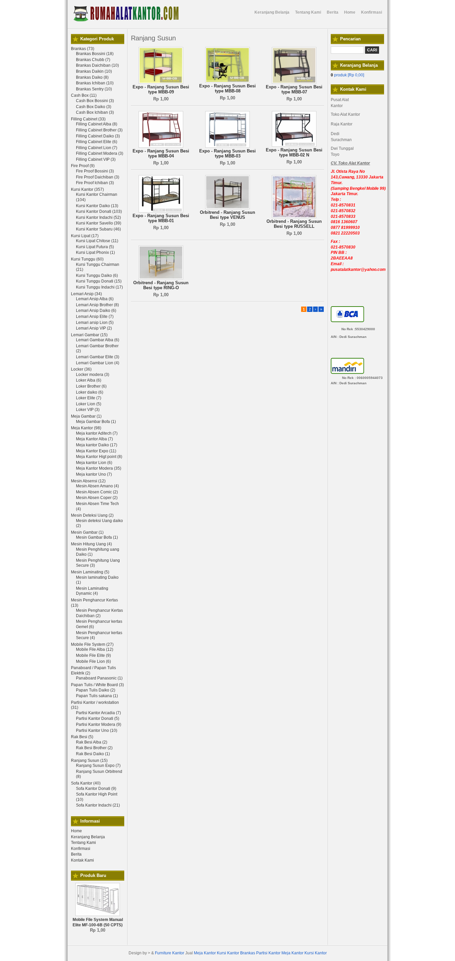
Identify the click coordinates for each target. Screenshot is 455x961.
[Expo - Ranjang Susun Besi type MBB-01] (161, 211)
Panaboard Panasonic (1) (99, 678)
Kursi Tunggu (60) (87, 259)
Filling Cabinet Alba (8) (96, 124)
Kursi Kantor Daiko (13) (97, 205)
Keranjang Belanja (88, 837)
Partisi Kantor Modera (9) (98, 724)
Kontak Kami (82, 860)
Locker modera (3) (92, 374)
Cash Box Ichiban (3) (95, 112)
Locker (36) (81, 369)
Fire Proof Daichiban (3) (97, 177)
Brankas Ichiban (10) (95, 83)
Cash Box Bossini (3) (95, 100)
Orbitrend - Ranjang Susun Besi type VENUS (227, 215)
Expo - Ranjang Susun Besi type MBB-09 (161, 89)
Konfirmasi (80, 848)
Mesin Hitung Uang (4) (91, 544)
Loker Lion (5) (88, 404)
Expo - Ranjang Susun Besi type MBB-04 (161, 153)
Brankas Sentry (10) (94, 89)
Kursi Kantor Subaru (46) (98, 229)
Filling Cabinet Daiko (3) (98, 136)
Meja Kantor (205, 953)
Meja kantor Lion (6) (94, 462)
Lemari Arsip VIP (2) (94, 328)
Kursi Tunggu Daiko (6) (97, 275)
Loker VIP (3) (88, 409)
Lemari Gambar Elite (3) (97, 357)
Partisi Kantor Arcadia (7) (98, 712)
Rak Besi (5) (82, 737)
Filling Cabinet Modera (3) (99, 153)
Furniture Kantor (169, 953)
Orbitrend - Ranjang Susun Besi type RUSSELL (294, 224)
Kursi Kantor (228, 953)
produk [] (347, 75)
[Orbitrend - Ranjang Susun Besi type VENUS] (227, 207)
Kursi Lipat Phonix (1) (95, 252)
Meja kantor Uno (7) (94, 474)
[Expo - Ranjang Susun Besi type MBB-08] (227, 81)
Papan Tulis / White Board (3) (97, 684)
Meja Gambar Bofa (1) (96, 421)
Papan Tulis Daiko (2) (95, 690)
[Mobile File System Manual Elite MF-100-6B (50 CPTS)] (97, 914)
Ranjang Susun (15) (89, 760)
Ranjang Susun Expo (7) (98, 765)
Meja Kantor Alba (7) (94, 439)
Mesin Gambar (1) (87, 532)
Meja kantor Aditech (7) (97, 433)
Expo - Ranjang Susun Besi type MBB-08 (227, 88)
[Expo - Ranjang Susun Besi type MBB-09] (161, 82)
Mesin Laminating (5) (90, 572)
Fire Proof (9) (83, 165)
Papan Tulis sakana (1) (97, 695)
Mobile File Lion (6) (93, 661)
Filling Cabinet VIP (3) (96, 159)
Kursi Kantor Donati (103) (99, 211)
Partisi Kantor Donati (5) (97, 718)
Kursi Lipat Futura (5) (95, 247)
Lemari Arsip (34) (86, 294)
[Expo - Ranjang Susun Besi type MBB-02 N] (294, 145)
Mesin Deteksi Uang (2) (92, 515)
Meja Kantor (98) (86, 428)
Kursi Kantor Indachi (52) (98, 217)
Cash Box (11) (84, 95)
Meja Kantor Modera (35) (98, 468)
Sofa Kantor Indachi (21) (98, 805)
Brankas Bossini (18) (95, 53)
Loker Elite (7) (88, 398)
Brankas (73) (82, 48)
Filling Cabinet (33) (88, 119)
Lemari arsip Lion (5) (95, 322)
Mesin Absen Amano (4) (97, 486)
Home (76, 831)
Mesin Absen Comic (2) (97, 492)
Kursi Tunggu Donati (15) (99, 281)
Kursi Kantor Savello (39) (98, 223)
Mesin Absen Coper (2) (97, 497)
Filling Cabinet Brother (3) (99, 130)
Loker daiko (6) (89, 392)
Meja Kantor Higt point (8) (99, 456)
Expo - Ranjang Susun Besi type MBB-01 (161, 218)
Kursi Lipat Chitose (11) (97, 240)
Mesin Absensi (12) (88, 481)
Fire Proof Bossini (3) (95, 171)
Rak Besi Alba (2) (91, 742)
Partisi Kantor (268, 953)
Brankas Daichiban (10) (97, 65)
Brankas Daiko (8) (92, 77)
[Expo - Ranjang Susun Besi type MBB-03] (227, 146)
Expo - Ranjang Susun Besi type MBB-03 (227, 153)
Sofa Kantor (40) (86, 783)
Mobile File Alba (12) (94, 649)
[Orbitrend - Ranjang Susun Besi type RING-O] (161, 278)
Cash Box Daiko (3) (93, 106)
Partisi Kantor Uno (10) (96, 730)
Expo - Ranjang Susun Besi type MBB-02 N (294, 152)
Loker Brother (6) (91, 386)
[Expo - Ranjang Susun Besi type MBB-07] (294, 82)
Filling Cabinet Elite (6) (96, 141)
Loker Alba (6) (88, 380)
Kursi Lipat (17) (85, 235)
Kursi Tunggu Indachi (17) (99, 287)
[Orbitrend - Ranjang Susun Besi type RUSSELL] (294, 216)
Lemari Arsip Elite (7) (95, 316)
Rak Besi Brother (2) (94, 748)
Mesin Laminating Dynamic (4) (92, 591)
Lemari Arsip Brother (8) (97, 305)
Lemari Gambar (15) (89, 335)
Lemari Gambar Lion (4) (97, 363)
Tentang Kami (83, 842)
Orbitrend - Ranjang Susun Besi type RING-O (161, 285)
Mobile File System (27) (92, 644)
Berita (76, 854)
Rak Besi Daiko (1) (93, 754)
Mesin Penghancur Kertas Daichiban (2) (99, 613)
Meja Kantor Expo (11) (96, 451)
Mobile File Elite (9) (93, 655)
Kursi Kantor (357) (87, 189)
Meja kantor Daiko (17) (96, 445)
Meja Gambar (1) (86, 416)
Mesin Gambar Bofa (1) (97, 537)
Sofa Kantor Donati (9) (96, 788)
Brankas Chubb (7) (93, 59)
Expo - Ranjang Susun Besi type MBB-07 (294, 89)
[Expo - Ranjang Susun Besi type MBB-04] (161, 146)
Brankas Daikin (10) (94, 71)
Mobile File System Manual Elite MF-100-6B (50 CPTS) (98, 922)
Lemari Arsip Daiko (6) (96, 310)
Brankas (247, 953)
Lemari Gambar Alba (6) (97, 340)
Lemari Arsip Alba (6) (95, 299)
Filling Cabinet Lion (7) (96, 147)
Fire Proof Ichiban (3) (95, 182)
